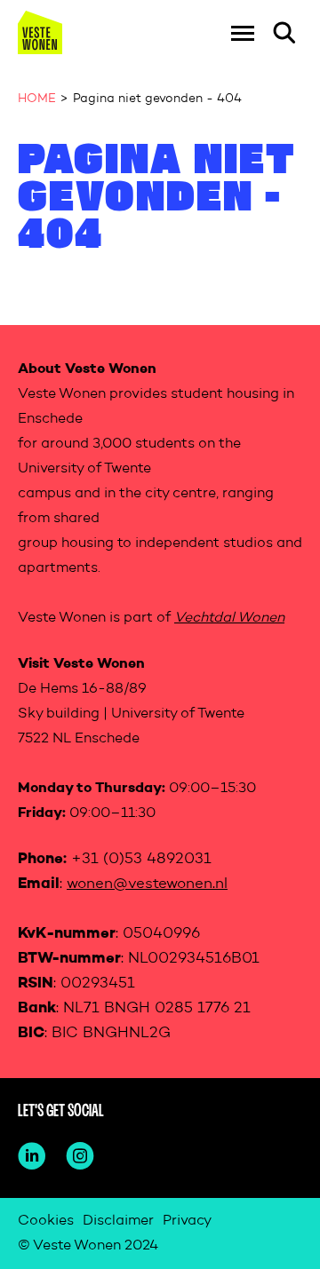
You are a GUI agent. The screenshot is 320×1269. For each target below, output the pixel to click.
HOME (37, 98)
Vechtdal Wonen (229, 618)
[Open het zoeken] (284, 33)
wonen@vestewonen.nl (147, 884)
